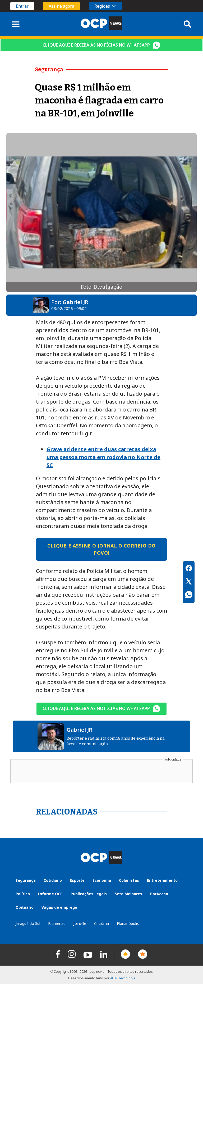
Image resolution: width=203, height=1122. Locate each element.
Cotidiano (53, 880)
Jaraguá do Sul (28, 923)
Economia (102, 880)
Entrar (22, 6)
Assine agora (61, 6)
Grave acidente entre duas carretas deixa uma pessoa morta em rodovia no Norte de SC (103, 457)
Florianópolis (128, 923)
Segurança (26, 880)
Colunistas (129, 880)
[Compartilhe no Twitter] (189, 582)
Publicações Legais (89, 893)
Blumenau (57, 923)
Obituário (25, 907)
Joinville (79, 923)
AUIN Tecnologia (122, 978)
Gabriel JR (75, 302)
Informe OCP (50, 893)
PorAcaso (159, 893)
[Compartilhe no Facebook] (189, 569)
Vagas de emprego (59, 907)
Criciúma (101, 923)
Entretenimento (162, 880)
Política (23, 893)
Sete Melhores (128, 893)
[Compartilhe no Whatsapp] (189, 595)
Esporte (77, 880)
